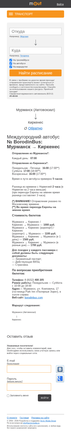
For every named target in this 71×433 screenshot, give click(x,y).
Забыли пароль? (15, 381)
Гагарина (24, 56)
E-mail (11, 360)
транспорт (24, 14)
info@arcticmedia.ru (31, 423)
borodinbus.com (34, 297)
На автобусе (19, 63)
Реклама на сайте (40, 418)
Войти (60, 4)
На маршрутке (20, 67)
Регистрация (13, 363)
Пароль (12, 378)
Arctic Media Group (48, 421)
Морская (24, 36)
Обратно (35, 128)
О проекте (12, 418)
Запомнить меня (19, 395)
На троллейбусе (21, 60)
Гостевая (24, 418)
